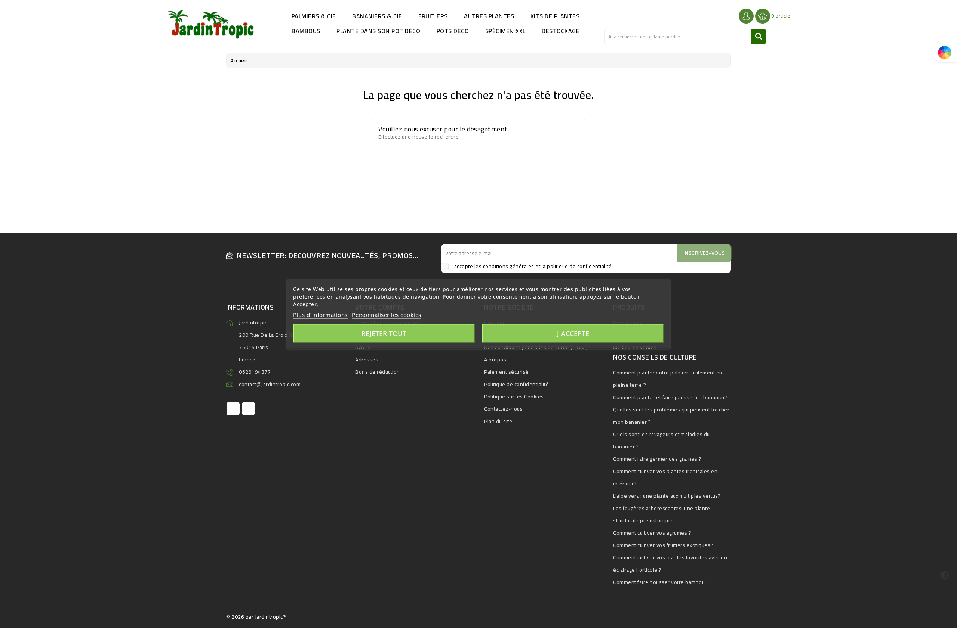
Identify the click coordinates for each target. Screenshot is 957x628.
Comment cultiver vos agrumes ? (652, 533)
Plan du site (498, 421)
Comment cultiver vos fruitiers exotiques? (663, 545)
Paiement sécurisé (506, 372)
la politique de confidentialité (577, 266)
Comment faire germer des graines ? (657, 459)
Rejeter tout (383, 333)
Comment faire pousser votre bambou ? (661, 582)
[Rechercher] (758, 36)
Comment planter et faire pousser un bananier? (670, 397)
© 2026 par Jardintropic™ (256, 617)
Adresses (366, 359)
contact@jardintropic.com (270, 384)
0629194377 (255, 372)
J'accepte (573, 333)
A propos (495, 359)
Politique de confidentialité (516, 384)
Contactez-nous (503, 409)
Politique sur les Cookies (514, 396)
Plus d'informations (320, 314)
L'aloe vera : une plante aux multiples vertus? (667, 496)
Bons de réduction (377, 372)
